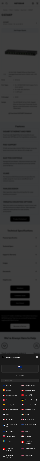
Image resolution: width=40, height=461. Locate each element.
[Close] (37, 357)
